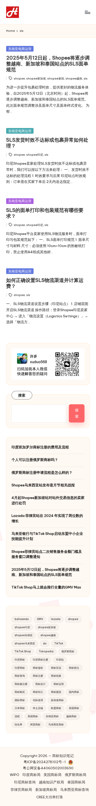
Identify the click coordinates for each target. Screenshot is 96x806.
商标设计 (40, 684)
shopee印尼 (34, 154)
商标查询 (20, 675)
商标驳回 (56, 692)
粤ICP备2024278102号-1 (45, 762)
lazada (55, 619)
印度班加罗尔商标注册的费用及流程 (40, 447)
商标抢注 (74, 668)
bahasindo (22, 619)
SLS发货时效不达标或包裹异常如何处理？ (47, 143)
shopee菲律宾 (24, 635)
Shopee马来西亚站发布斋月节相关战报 (43, 485)
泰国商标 (74, 708)
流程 (17, 716)
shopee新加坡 (36, 78)
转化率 (18, 724)
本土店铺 (38, 708)
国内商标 (74, 692)
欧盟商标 (56, 708)
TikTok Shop (23, 651)
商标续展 (56, 675)
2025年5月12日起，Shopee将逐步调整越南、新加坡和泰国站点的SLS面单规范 (48, 64)
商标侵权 (38, 668)
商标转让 (38, 692)
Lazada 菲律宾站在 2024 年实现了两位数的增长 (47, 518)
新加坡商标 (57, 700)
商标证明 (59, 684)
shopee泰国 (55, 78)
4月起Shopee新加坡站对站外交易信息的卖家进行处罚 (48, 500)
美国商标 (33, 716)
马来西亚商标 (56, 724)
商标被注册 (21, 684)
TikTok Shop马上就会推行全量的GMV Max (46, 587)
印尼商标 (20, 659)
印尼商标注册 (40, 659)
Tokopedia (46, 651)
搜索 (22, 395)
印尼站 (60, 659)
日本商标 (20, 708)
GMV (40, 619)
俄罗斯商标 (67, 651)
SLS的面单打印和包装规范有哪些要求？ (44, 213)
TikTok (58, 643)
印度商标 (20, 668)
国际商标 (20, 700)
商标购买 (20, 692)
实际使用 (38, 700)
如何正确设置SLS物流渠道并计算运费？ (44, 283)
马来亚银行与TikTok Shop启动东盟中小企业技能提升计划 (47, 536)
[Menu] (87, 12)
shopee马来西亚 (25, 643)
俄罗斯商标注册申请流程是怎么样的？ (42, 472)
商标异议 (56, 668)
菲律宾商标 (52, 716)
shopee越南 (74, 78)
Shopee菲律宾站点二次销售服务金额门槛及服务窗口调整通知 (47, 554)
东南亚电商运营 (19, 49)
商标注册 (38, 675)
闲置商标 (35, 724)
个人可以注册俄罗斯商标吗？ (35, 459)
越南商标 (71, 716)
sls (86, 78)
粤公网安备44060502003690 (48, 768)
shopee (19, 78)
